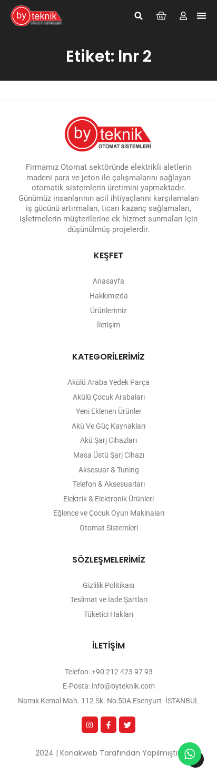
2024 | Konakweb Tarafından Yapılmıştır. (108, 753)
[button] (138, 15)
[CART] (161, 15)
